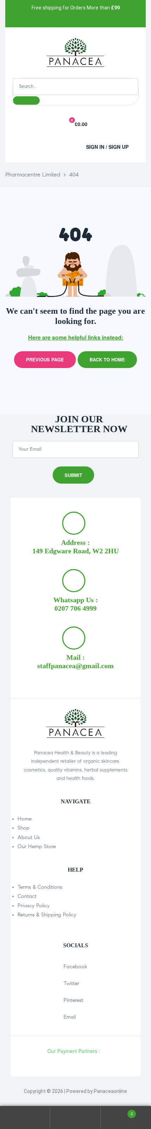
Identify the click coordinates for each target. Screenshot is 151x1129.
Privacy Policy (34, 905)
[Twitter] (34, 19)
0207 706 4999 (75, 608)
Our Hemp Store (37, 846)
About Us (29, 837)
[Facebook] (18, 19)
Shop (23, 828)
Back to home (107, 359)
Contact (27, 896)
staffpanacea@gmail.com (75, 666)
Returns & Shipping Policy (47, 915)
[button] (44, 145)
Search (75, 1117)
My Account (25, 1117)
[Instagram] (51, 19)
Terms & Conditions (40, 887)
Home (25, 819)
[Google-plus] (68, 19)
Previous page (45, 359)
